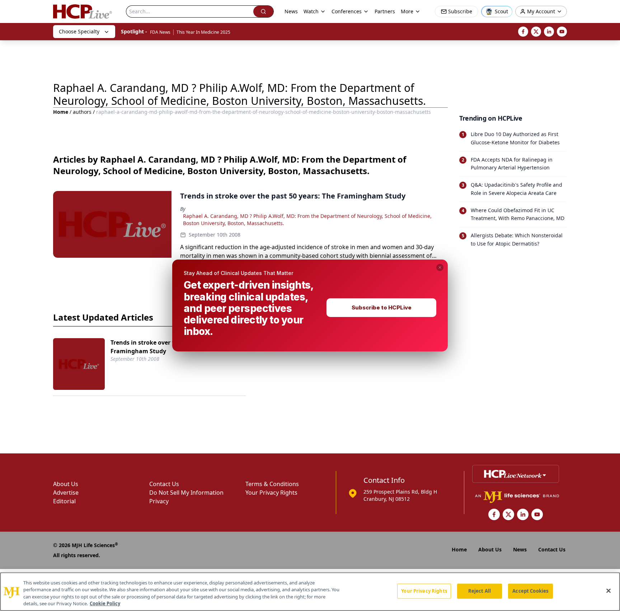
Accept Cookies (530, 591)
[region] (310, 591)
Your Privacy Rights (424, 591)
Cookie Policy (105, 603)
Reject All (479, 591)
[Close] (608, 590)
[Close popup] (439, 267)
